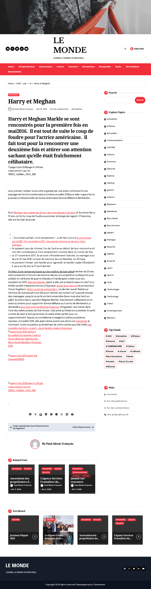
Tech (109, 282)
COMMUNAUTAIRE (114, 346)
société (110, 361)
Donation (73, 66)
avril (122, 341)
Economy (111, 162)
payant (110, 233)
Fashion (110, 176)
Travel (110, 304)
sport (110, 268)
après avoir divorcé (67, 286)
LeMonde (136, 351)
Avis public (112, 133)
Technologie (113, 290)
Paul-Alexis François (59, 443)
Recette (111, 247)
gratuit (110, 190)
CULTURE (111, 148)
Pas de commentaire (59, 109)
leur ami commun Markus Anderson (40, 307)
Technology (113, 297)
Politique (111, 240)
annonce (111, 341)
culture (58, 469)
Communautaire (80, 472)
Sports (110, 275)
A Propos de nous (26, 66)
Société (27, 469)
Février (110, 351)
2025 (109, 336)
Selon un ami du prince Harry (42, 289)
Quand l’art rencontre (78, 480)
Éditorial (111, 169)
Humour (111, 197)
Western (111, 318)
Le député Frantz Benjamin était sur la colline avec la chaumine (55, 540)
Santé (130, 356)
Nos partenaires (114, 356)
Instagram (81, 321)
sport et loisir (126, 361)
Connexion (112, 394)
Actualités (13, 95)
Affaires (111, 126)
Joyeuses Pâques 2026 (19, 537)
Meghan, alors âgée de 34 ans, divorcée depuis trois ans (44, 213)
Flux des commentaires (118, 408)
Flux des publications (117, 401)
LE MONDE (17, 565)
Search (113, 92)
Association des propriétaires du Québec (20, 482)
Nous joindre (105, 66)
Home (11, 66)
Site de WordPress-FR (117, 415)
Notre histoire (14, 71)
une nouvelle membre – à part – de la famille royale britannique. (50, 364)
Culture (60, 66)
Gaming (110, 183)
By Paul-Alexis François (23, 109)
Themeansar (99, 585)
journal (122, 351)
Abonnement (45, 66)
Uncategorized (114, 311)
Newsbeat (112, 211)
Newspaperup (83, 585)
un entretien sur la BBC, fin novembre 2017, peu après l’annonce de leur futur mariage (51, 241)
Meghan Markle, (36, 282)
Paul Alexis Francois (22, 485)
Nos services (88, 66)
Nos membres (132, 66)
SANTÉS (110, 254)
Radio (118, 66)
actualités (77, 109)
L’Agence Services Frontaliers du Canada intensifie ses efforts (51, 483)
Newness (111, 204)
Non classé (112, 219)
